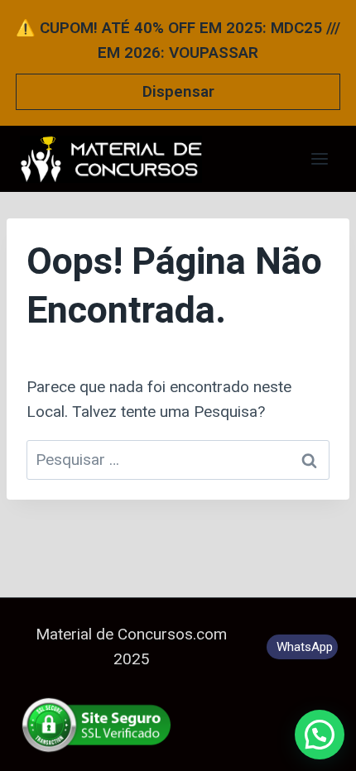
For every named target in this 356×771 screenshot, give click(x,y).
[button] (319, 734)
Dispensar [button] (178, 91)
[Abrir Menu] (319, 158)
